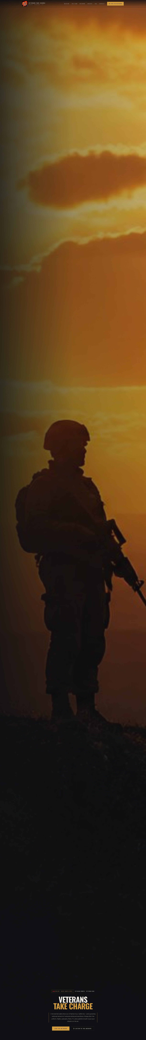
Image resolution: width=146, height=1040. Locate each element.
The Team (74, 3)
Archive (90, 3)
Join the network (116, 3)
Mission (66, 3)
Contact (102, 3)
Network (82, 3)
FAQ (96, 3)
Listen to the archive (83, 1028)
